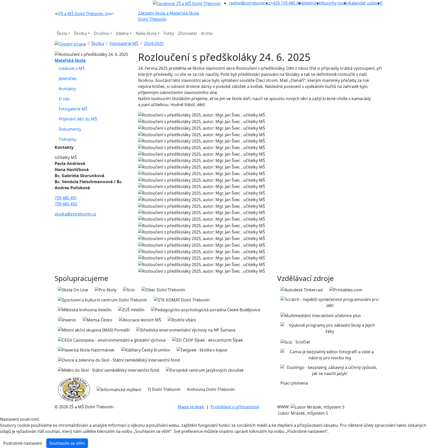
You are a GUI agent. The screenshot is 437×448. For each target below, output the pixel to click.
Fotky (169, 33)
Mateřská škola (70, 60)
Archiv (207, 33)
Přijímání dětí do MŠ (78, 119)
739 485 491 (66, 198)
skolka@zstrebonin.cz (75, 214)
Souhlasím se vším (67, 443)
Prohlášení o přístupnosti (235, 407)
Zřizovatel (187, 33)
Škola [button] (62, 33)
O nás (64, 99)
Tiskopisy (67, 139)
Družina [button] (101, 33)
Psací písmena (294, 383)
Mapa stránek (191, 407)
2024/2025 (154, 43)
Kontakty (67, 88)
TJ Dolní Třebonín (164, 389)
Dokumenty (70, 129)
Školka (97, 43)
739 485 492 (66, 204)
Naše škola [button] (146, 33)
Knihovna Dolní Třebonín (211, 389)
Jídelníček (68, 78)
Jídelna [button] (122, 33)
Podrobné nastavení (22, 443)
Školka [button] (80, 33)
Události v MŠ (72, 68)
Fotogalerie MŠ (124, 43)
